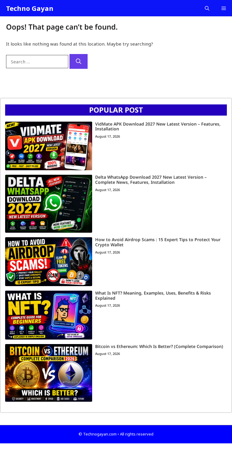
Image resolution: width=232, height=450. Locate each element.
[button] (207, 8)
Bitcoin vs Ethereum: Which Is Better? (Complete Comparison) (159, 346)
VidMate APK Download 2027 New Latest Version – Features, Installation (158, 126)
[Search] (78, 61)
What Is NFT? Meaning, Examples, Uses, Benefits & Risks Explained (153, 295)
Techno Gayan (29, 8)
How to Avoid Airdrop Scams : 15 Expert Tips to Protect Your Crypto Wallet (158, 242)
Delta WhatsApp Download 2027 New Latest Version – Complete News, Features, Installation (151, 179)
